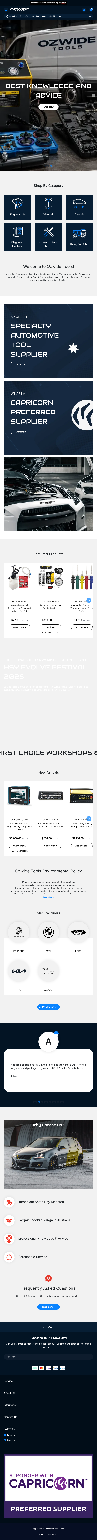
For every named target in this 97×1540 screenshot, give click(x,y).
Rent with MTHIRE (50, 632)
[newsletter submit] (89, 1356)
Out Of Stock (51, 627)
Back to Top (47, 1327)
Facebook (12, 1435)
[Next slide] (93, 95)
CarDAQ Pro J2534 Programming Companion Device (19, 826)
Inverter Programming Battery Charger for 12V (82, 825)
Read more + (48, 1307)
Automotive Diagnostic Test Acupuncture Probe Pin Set (81, 608)
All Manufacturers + (48, 1007)
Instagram (12, 1440)
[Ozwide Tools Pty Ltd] (19, 9)
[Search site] (90, 16)
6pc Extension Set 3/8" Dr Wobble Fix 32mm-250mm (50, 825)
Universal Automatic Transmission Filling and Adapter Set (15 (19, 608)
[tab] (46, 166)
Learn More (20, 431)
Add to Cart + (19, 627)
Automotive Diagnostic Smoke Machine (51, 606)
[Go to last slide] (3, 95)
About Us (20, 364)
